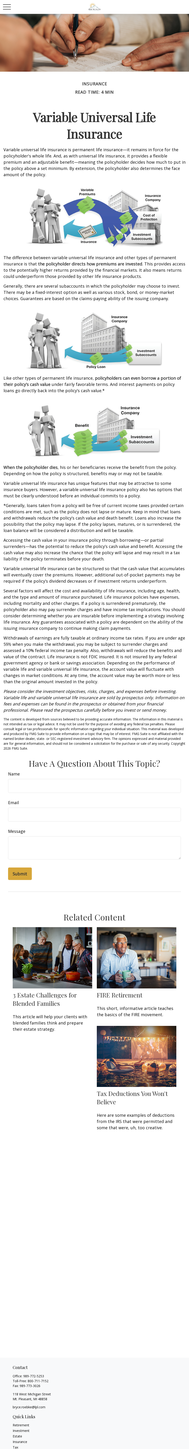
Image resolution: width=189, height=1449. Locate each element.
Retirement (21, 1425)
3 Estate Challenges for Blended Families (45, 999)
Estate (17, 1436)
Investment (21, 1430)
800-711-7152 (38, 1381)
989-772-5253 (33, 1376)
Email (13, 802)
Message (16, 831)
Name (14, 774)
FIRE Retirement (119, 995)
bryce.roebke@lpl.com (29, 1407)
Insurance (20, 1442)
